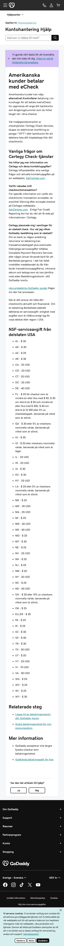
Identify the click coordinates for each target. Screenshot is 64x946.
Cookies (54, 898)
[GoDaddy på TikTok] (21, 886)
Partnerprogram (12, 834)
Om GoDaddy (10, 809)
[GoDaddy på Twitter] (29, 886)
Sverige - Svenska (13, 877)
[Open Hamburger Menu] (4, 5)
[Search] (55, 38)
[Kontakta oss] (44, 5)
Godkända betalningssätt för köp (34, 759)
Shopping (8, 851)
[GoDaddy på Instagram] (13, 886)
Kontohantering (27, 22)
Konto (6, 843)
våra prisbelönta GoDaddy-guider (28, 288)
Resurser (8, 826)
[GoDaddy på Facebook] (5, 886)
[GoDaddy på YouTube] (38, 886)
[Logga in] (51, 5)
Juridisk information (15, 898)
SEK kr (53, 877)
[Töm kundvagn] (58, 5)
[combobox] (28, 37)
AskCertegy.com (35, 178)
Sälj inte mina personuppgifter (32, 904)
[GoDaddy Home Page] (16, 863)
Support (7, 817)
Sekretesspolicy (37, 898)
